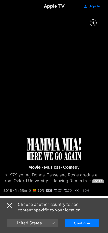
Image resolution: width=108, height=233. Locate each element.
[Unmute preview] (93, 23)
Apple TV (54, 6)
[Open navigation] (13, 6)
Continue (82, 223)
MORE (97, 181)
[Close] (9, 205)
